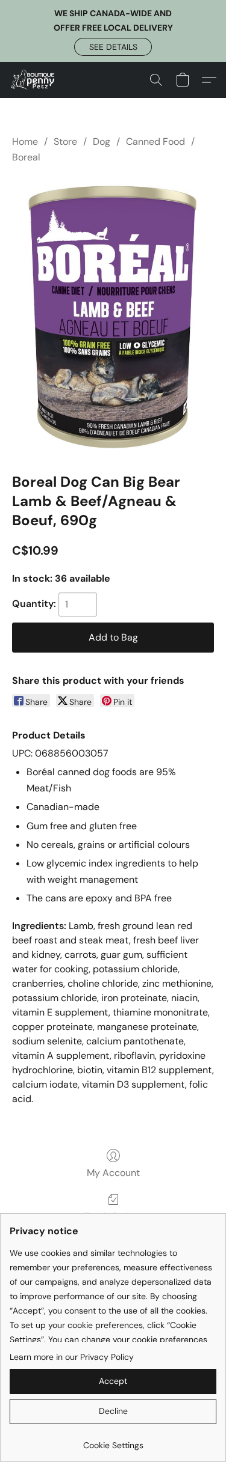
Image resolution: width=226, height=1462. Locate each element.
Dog (101, 141)
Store (65, 141)
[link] (113, 1440)
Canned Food (155, 141)
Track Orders (113, 1216)
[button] (113, 47)
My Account (113, 1172)
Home (25, 141)
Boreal (26, 157)
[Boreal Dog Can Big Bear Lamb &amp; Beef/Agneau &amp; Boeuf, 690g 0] (113, 316)
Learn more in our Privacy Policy (72, 1356)
